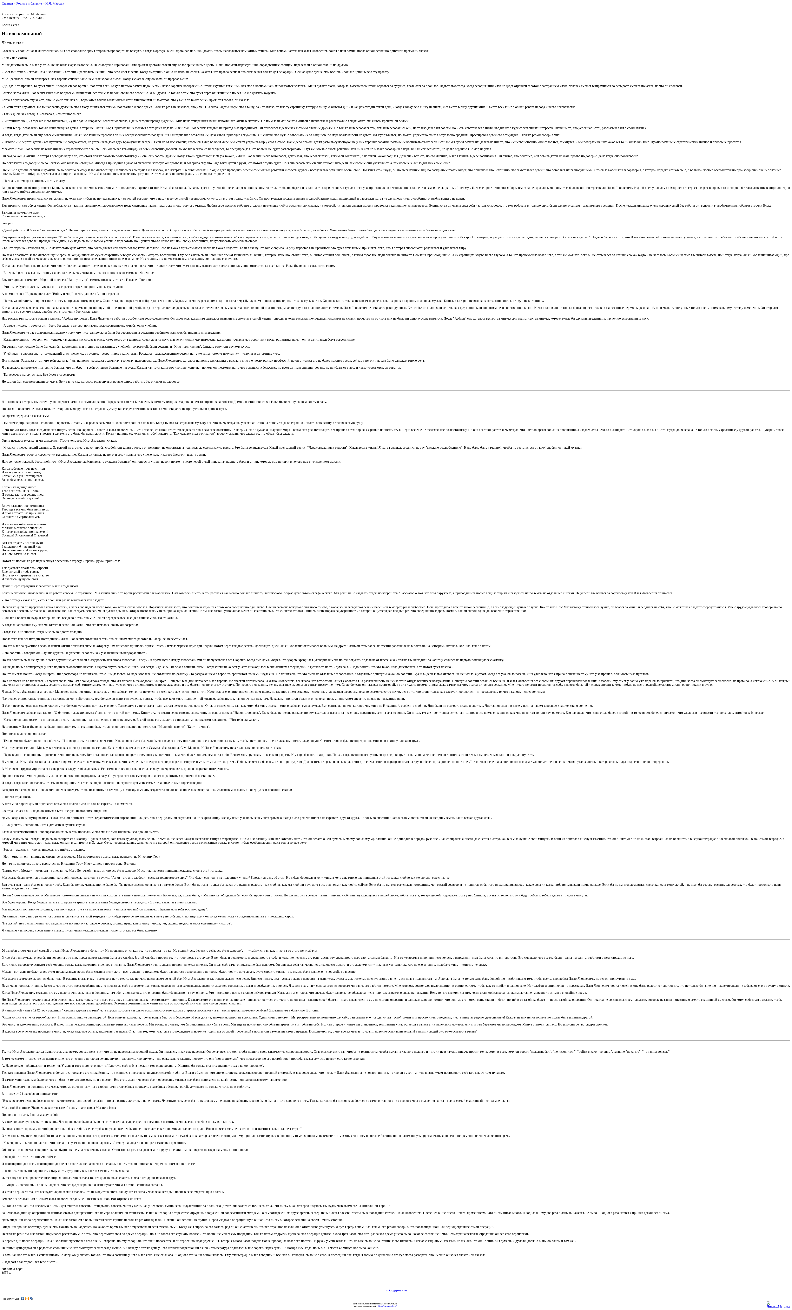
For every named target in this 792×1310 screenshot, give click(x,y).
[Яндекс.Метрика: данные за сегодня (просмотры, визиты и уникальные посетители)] (778, 1304)
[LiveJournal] (31, 1298)
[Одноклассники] (27, 1298)
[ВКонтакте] (23, 1298)
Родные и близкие (29, 3)
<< (387, 1290)
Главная (7, 3)
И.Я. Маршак (54, 3)
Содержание (398, 1290)
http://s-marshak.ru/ (387, 1306)
